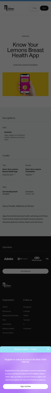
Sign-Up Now (25, 386)
